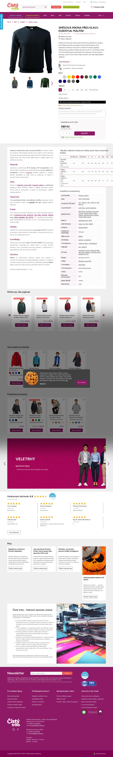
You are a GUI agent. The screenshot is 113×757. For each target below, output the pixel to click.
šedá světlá (56, 422)
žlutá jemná (70, 422)
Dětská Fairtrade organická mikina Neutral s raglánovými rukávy (90, 316)
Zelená (80, 215)
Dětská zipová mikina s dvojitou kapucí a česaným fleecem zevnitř (67, 316)
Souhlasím (83, 382)
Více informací (64, 62)
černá (89, 217)
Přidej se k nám (61, 699)
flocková (30, 215)
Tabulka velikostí (63, 98)
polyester (29, 172)
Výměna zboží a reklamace (15, 702)
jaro (79, 247)
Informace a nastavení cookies (16, 707)
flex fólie (37, 215)
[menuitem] (15, 15)
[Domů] (9, 22)
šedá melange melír (10, 420)
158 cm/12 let (63, 94)
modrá (80, 213)
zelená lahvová (89, 215)
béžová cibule (53, 422)
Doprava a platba (12, 699)
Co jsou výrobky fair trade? (89, 707)
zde (66, 380)
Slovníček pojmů (37, 704)
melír (90, 220)
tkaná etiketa (82, 227)
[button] (21, 322)
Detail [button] (21, 325)
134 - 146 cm (91, 203)
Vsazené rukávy (38, 185)
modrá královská (13, 373)
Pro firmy (56, 7)
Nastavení (43, 383)
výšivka (50, 215)
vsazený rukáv (83, 243)
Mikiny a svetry (83, 195)
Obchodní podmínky (13, 696)
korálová (59, 422)
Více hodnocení (14, 532)
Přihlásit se (67, 673)
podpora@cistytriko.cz (38, 725)
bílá (50, 422)
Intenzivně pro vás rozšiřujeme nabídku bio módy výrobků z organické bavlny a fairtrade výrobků (92, 699)
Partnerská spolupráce (71, 7)
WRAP (91, 224)
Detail (16, 383)
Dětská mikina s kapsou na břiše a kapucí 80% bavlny (21, 316)
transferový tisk (20, 215)
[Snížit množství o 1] (63, 133)
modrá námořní (16, 373)
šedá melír (79, 422)
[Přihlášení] (94, 2)
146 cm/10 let (93, 90)
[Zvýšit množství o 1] (70, 133)
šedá (84, 217)
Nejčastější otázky (37, 699)
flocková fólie (94, 250)
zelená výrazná (36, 420)
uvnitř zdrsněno (91, 208)
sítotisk (44, 215)
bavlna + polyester (84, 240)
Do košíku (84, 133)
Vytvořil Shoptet (101, 753)
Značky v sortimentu (38, 702)
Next (108, 464)
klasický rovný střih (24, 185)
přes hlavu (81, 265)
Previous (5, 464)
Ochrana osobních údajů (14, 704)
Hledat (45, 7)
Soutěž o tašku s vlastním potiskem (67, 702)
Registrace (102, 2)
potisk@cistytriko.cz (37, 733)
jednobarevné (83, 220)
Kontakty (78, 2)
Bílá (79, 211)
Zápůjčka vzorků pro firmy (39, 696)
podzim (84, 247)
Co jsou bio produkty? (87, 704)
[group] (21, 313)
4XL (86, 90)
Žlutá (83, 211)
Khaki (95, 213)
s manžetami (92, 243)
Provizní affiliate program (64, 696)
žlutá (30, 420)
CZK (84, 2)
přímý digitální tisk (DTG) (23, 217)
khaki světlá (73, 422)
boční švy (81, 208)
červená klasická (10, 373)
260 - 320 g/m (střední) (75, 68)
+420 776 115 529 (34, 731)
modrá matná (76, 422)
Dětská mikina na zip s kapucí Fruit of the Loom (43, 316)
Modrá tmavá (88, 213)
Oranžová (89, 211)
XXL (77, 90)
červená (95, 211)
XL (73, 90)
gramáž (31, 202)
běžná (80, 236)
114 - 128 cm (82, 203)
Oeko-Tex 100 (83, 224)
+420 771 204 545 (68, 2)
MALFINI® (67, 33)
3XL (82, 90)
